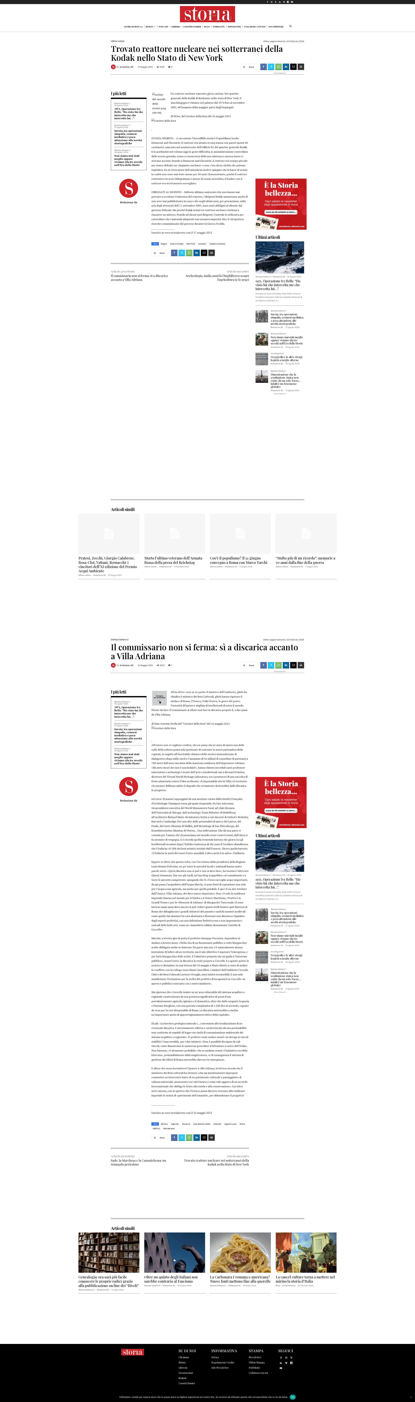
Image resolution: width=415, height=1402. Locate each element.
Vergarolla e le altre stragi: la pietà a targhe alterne (287, 358)
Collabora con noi (258, 1372)
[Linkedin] (280, 2)
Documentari (186, 1372)
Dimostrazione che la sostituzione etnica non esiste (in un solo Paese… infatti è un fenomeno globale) (286, 381)
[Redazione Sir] (114, 66)
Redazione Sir (127, 67)
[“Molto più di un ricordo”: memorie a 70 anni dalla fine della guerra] (306, 534)
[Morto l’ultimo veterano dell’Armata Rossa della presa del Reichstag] (174, 534)
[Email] (293, 67)
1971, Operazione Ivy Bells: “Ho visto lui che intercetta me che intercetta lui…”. (128, 113)
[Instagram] (272, 2)
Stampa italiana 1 (122, 103)
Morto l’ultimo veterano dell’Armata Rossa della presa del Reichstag (173, 560)
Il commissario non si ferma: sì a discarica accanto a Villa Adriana (139, 277)
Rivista (182, 1362)
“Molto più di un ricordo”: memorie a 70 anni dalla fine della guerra (305, 560)
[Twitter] (276, 2)
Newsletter (255, 1357)
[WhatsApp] (278, 67)
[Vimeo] (284, 2)
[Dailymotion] (288, 2)
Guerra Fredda (176, 244)
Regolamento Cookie (222, 1362)
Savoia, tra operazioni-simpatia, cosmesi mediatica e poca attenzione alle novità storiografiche (128, 137)
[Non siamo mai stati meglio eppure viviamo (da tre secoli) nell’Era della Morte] (261, 339)
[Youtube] (292, 2)
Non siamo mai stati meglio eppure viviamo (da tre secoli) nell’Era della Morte (128, 160)
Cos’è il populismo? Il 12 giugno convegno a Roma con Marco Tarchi (238, 560)
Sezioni (182, 1378)
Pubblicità (254, 1367)
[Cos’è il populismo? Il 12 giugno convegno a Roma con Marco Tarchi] (240, 534)
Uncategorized (277, 354)
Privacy (215, 1357)
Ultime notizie (117, 41)
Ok (292, 1397)
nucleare (202, 244)
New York (191, 244)
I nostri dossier (187, 1383)
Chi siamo (184, 1357)
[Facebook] (268, 2)
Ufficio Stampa (257, 1362)
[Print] (301, 67)
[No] (411, 1397)
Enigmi (164, 244)
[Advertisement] (180, 311)
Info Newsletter (220, 1367)
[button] (290, 26)
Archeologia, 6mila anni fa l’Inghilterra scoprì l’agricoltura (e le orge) (217, 277)
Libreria (183, 1367)
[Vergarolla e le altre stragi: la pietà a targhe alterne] (261, 359)
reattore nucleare (217, 244)
